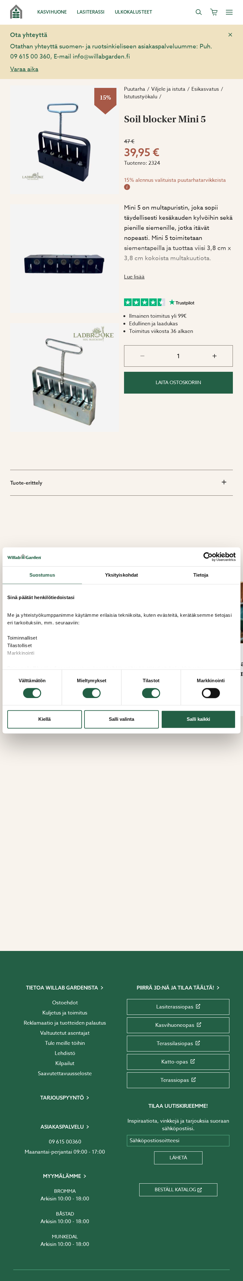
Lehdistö (65, 1053)
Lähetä (178, 1157)
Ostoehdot (65, 1003)
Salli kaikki (198, 719)
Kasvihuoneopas (174, 1025)
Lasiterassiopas (174, 1007)
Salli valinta (121, 719)
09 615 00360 (65, 1142)
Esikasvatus (205, 89)
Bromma (65, 1191)
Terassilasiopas (175, 1043)
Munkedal (65, 1236)
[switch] (92, 693)
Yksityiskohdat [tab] (121, 575)
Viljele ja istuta (168, 89)
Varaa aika (24, 69)
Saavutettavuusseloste (65, 1073)
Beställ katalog (175, 1189)
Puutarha (134, 89)
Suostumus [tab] (42, 575)
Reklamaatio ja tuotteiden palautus (65, 1023)
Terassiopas (174, 1080)
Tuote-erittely (26, 483)
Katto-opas (174, 1062)
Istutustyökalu (140, 97)
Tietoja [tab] (201, 575)
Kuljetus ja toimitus (64, 1013)
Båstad (65, 1214)
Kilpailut (64, 1063)
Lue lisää (134, 277)
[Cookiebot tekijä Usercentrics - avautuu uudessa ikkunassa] (208, 556)
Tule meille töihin (65, 1043)
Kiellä (44, 719)
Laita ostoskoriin (178, 382)
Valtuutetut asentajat (65, 1033)
